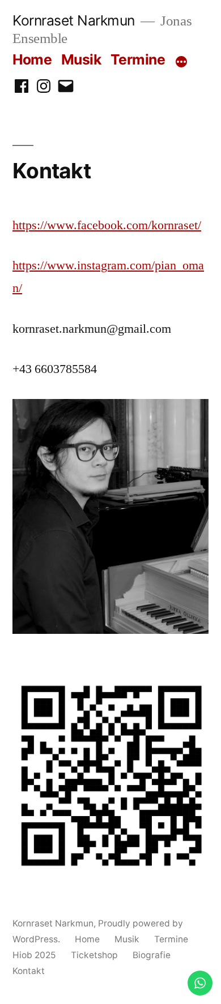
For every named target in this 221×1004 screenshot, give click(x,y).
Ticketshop (94, 955)
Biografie (152, 955)
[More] (181, 61)
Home (32, 59)
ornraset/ (179, 225)
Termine (137, 59)
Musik (81, 59)
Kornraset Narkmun (73, 20)
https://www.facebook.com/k (85, 225)
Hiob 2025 (34, 955)
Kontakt (28, 971)
